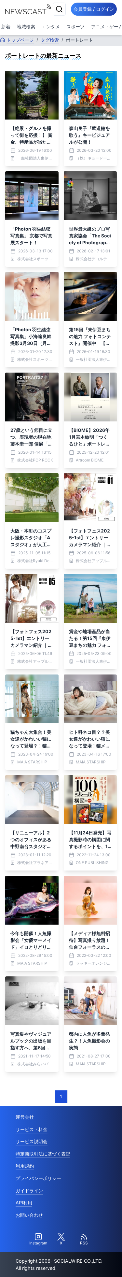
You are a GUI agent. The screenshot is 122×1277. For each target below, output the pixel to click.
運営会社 (25, 1117)
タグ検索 (50, 40)
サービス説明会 (31, 1141)
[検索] (59, 9)
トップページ (20, 40)
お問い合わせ (29, 1215)
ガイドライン (29, 1190)
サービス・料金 (31, 1129)
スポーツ (75, 26)
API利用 (24, 1202)
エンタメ (51, 26)
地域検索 (26, 26)
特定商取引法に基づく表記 (43, 1153)
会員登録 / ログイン (94, 9)
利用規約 (25, 1166)
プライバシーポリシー (38, 1178)
